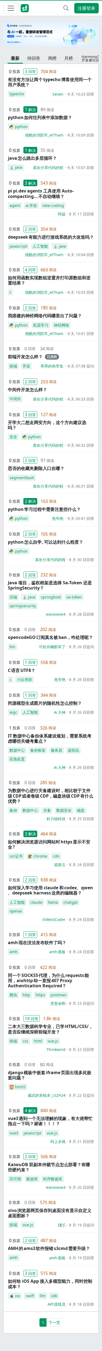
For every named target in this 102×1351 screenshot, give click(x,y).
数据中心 (17, 750)
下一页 (54, 1322)
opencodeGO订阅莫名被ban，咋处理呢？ (50, 637)
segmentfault (22, 477)
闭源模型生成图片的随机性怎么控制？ (45, 703)
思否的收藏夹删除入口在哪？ (36, 468)
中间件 (15, 398)
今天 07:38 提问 (80, 366)
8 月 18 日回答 (81, 1304)
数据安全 (64, 810)
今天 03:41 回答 (80, 518)
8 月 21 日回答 (81, 1141)
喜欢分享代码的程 (48, 167)
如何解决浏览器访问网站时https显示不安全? (49, 844)
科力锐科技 (56, 818)
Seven (57, 94)
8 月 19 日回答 (81, 1257)
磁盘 (81, 810)
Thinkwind (56, 1049)
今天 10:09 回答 (80, 135)
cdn (56, 856)
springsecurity (23, 605)
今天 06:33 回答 (80, 399)
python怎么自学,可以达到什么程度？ (45, 542)
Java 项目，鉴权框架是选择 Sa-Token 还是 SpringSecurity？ (50, 585)
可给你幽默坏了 (52, 646)
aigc (13, 712)
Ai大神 (60, 712)
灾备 (47, 810)
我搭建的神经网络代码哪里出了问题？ (45, 316)
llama (53, 902)
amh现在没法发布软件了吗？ (37, 943)
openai (16, 911)
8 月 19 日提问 (81, 1225)
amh (14, 951)
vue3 (14, 1133)
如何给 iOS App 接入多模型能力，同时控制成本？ (50, 1283)
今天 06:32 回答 (80, 445)
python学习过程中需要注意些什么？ (44, 509)
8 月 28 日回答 (81, 614)
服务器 (56, 750)
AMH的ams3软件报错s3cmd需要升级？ (49, 1248)
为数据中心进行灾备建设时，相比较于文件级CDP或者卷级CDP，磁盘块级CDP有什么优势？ (50, 795)
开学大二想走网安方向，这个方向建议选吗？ (47, 425)
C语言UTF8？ (21, 670)
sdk (54, 1295)
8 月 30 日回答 (81, 559)
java (18, 167)
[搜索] (66, 8)
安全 (13, 436)
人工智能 (40, 246)
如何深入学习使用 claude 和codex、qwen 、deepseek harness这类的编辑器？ (50, 890)
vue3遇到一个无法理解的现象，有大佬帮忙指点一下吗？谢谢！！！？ (50, 1121)
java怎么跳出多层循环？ (32, 158)
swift (30, 1295)
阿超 (62, 214)
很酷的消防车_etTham (44, 135)
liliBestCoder (54, 919)
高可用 (15, 1178)
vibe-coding (53, 205)
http (26, 994)
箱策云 (60, 864)
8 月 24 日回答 (81, 864)
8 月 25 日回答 (81, 818)
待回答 (33, 58)
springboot (51, 597)
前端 (13, 366)
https (40, 994)
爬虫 (13, 994)
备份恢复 (37, 750)
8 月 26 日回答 (81, 679)
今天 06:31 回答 (80, 486)
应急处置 (17, 759)
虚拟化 (73, 750)
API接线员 (57, 1304)
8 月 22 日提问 (81, 1095)
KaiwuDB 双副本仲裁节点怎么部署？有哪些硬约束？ (49, 1167)
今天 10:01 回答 (80, 333)
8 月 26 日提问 (81, 646)
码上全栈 (58, 1141)
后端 (13, 597)
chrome (40, 856)
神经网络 (61, 325)
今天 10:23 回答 (80, 94)
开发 (26, 366)
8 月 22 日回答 (81, 1049)
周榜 (52, 58)
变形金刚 (58, 1003)
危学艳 (57, 518)
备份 (13, 810)
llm (12, 646)
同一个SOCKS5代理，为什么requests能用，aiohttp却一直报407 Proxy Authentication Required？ (48, 980)
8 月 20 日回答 (81, 1187)
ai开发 (31, 205)
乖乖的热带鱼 (52, 366)
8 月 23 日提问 (81, 1003)
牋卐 (62, 1225)
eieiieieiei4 (56, 614)
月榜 (68, 58)
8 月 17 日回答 (81, 214)
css (25, 1041)
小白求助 (24, 679)
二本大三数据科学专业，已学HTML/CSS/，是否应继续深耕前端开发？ (50, 1029)
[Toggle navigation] (10, 8)
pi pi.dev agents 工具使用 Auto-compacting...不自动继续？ (41, 193)
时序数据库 (52, 1178)
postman (59, 994)
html (38, 1041)
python (21, 126)
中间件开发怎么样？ (27, 390)
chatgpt (70, 902)
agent (15, 205)
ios (17, 1295)
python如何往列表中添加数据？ (40, 117)
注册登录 (86, 8)
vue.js (53, 1041)
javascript (18, 246)
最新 (15, 58)
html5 (20, 1086)
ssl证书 (16, 856)
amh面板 (57, 951)
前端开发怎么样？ (25, 357)
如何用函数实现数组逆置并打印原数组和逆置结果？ (49, 280)
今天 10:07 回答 (80, 167)
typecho (17, 93)
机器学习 (40, 325)
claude (36, 902)
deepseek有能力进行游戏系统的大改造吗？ (51, 237)
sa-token (74, 597)
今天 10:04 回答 (80, 254)
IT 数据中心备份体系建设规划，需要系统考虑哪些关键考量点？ (49, 738)
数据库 (32, 1178)
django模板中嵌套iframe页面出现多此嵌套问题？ (49, 1075)
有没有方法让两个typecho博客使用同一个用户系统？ (50, 82)
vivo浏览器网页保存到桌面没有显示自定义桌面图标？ (49, 1213)
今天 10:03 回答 (80, 292)
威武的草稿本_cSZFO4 (47, 1095)
